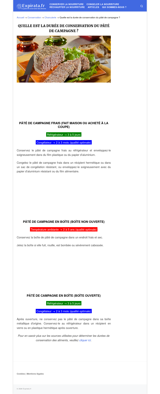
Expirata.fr (27, 389)
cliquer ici (85, 340)
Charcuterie (50, 17)
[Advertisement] (64, 100)
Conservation (34, 17)
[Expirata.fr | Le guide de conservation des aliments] (31, 6)
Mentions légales (35, 373)
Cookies (21, 373)
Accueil (20, 17)
